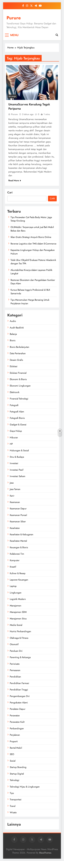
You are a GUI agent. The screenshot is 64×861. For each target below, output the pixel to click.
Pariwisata (14, 664)
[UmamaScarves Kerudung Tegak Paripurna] (32, 82)
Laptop (13, 586)
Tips (12, 793)
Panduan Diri (16, 651)
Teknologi (14, 780)
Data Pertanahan (18, 353)
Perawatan (15, 715)
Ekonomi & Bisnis (18, 379)
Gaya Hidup (16, 431)
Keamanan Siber (18, 521)
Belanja (12, 96)
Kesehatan (15, 528)
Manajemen (15, 605)
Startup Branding (18, 767)
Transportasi (15, 799)
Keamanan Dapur (18, 508)
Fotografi (14, 405)
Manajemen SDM (18, 612)
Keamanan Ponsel (18, 515)
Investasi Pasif (16, 470)
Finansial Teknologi (19, 398)
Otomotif (14, 644)
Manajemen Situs (18, 618)
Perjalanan (15, 735)
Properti (14, 741)
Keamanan (15, 502)
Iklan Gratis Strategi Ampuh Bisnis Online (31, 237)
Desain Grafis (16, 360)
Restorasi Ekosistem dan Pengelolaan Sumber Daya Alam (33, 281)
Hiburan (14, 437)
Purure (14, 18)
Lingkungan (15, 592)
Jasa (12, 483)
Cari (10, 192)
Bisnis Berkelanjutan (19, 347)
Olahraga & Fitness (19, 638)
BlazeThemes (45, 852)
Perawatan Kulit (17, 722)
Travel (12, 806)
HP (11, 444)
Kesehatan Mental (18, 541)
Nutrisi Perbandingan (20, 631)
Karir (12, 495)
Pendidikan (15, 676)
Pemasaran (15, 670)
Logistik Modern (18, 599)
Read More (13, 180)
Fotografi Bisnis (17, 418)
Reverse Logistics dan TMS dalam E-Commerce (33, 243)
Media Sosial (16, 625)
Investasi (14, 463)
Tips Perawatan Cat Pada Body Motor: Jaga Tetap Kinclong (31, 219)
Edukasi (13, 366)
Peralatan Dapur (17, 709)
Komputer (14, 560)
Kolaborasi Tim (17, 554)
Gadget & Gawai (18, 424)
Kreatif (13, 566)
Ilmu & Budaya (17, 457)
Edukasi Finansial (18, 373)
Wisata (13, 812)
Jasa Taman (15, 489)
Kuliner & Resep (17, 573)
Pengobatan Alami (19, 702)
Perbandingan (17, 728)
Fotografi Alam (17, 411)
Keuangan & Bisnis (19, 547)
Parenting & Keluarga (20, 657)
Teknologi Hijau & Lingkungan (25, 786)
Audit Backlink (17, 327)
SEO (12, 754)
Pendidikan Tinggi (19, 689)
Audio (13, 321)
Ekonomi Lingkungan (20, 385)
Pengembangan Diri (20, 696)
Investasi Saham (17, 476)
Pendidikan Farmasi (19, 683)
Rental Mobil (16, 748)
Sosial (12, 761)
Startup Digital (17, 773)
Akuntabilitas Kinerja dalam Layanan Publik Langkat (31, 271)
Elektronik (14, 392)
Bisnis (12, 340)
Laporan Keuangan (19, 579)
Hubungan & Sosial (19, 450)
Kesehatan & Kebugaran (21, 534)
